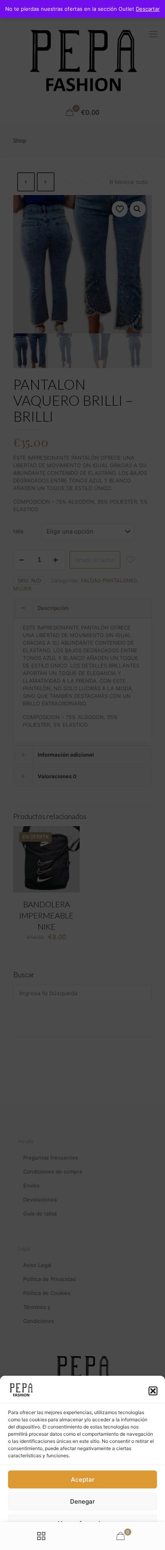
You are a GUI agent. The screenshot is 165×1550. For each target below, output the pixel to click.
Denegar (82, 1501)
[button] (153, 1391)
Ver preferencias (82, 1523)
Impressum (116, 1540)
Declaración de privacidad (70, 1540)
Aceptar (83, 1479)
